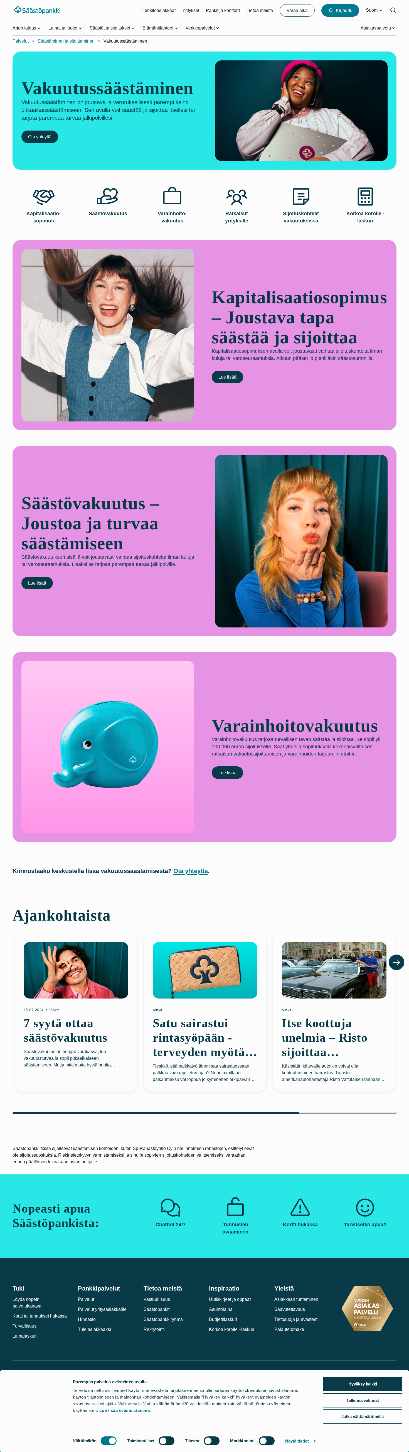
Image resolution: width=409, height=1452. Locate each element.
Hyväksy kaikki (362, 1384)
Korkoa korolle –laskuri (231, 1329)
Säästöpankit (156, 1309)
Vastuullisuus (157, 1299)
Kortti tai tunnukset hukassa (40, 1316)
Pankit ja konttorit (223, 10)
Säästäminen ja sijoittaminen (66, 41)
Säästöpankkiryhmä (163, 1319)
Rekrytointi (154, 1329)
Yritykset (190, 10)
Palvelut (21, 41)
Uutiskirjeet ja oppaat (230, 1299)
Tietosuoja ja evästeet (295, 1319)
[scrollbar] (204, 1113)
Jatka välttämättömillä (362, 1416)
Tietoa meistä (260, 10)
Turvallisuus (24, 1326)
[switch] (166, 1440)
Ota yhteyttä (39, 136)
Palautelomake (289, 1329)
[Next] (396, 962)
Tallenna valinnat (362, 1400)
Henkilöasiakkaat (158, 10)
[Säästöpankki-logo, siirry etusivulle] (38, 10)
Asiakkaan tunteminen (296, 1299)
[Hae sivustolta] (393, 10)
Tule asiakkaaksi (94, 1329)
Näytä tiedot (297, 1441)
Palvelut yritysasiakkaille (102, 1309)
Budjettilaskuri (223, 1319)
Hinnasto (87, 1319)
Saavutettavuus (289, 1309)
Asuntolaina (221, 1309)
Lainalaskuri (25, 1336)
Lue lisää (227, 377)
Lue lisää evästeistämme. (125, 1410)
